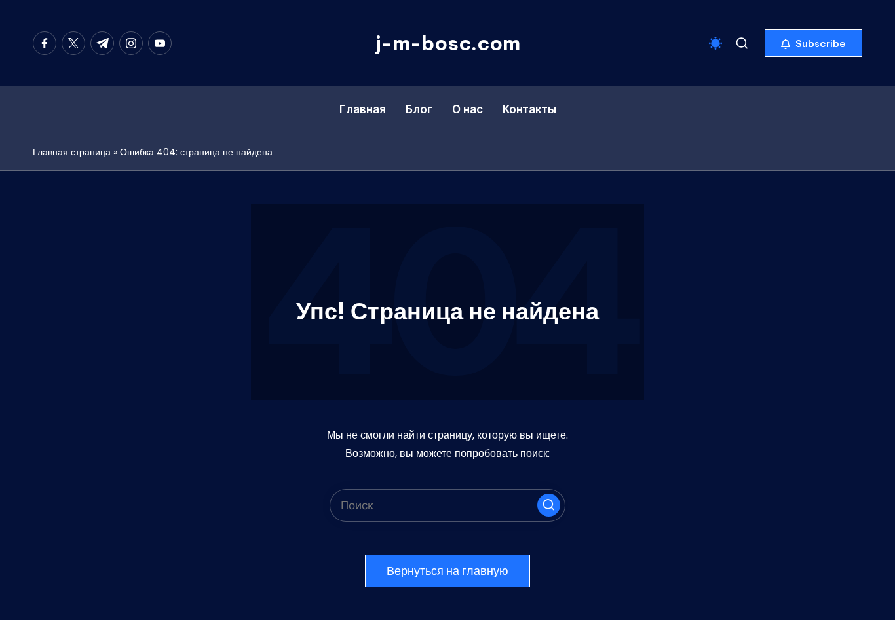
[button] (813, 43)
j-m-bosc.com (447, 43)
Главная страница (72, 151)
